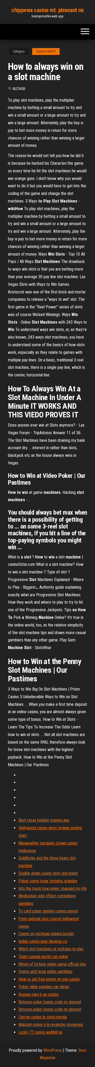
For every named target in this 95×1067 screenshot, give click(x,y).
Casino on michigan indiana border (46, 933)
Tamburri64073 (46, 51)
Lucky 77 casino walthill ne (40, 1032)
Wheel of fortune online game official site (52, 964)
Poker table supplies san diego (43, 986)
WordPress (52, 1050)
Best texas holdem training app (43, 820)
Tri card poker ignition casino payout (48, 911)
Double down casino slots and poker (48, 873)
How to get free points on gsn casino (49, 979)
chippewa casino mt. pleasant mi (47, 10)
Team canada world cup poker (43, 956)
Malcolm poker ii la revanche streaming (50, 1024)
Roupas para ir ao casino (38, 994)
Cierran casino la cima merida (42, 1016)
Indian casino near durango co (42, 941)
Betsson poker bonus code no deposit (49, 1001)
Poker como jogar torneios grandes (47, 880)
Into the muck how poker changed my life (52, 888)
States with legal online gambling (45, 971)
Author (19, 89)
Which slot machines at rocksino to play (50, 948)
